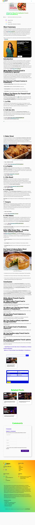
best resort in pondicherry (10, 31)
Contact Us (20, 469)
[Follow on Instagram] (6, 470)
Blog (19, 470)
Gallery (20, 468)
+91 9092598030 (8, 480)
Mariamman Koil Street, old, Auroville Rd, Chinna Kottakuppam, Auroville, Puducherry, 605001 (25, 477)
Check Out (26, 47)
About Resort (21, 467)
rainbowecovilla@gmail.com (9, 477)
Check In (19, 47)
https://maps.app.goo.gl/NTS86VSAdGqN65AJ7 (15, 164)
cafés (18, 96)
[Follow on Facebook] (4, 470)
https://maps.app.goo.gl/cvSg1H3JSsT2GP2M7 (15, 186)
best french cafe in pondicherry (15, 68)
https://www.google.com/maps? (13, 213)
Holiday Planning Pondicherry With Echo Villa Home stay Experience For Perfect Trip (11, 366)
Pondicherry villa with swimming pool (10, 233)
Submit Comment (25, 450)
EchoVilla (6, 39)
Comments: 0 (10, 22)
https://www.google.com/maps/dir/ (13, 173)
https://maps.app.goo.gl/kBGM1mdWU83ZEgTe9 (16, 223)
